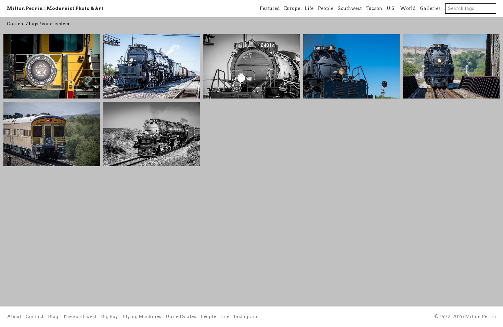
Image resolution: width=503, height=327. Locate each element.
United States (181, 316)
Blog (53, 316)
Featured (270, 8)
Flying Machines (141, 316)
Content (16, 23)
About (14, 316)
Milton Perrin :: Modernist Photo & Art (55, 8)
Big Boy (109, 316)
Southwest (350, 8)
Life (309, 8)
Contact (34, 316)
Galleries (430, 8)
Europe (292, 8)
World (407, 8)
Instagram (245, 316)
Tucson (374, 8)
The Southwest (79, 316)
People (325, 8)
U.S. (391, 8)
